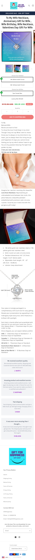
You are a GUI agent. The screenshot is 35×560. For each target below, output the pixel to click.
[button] (2, 6)
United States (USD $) (16, 548)
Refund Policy (7, 482)
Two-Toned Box (17, 93)
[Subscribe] (30, 531)
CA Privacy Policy (8, 494)
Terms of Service (7, 498)
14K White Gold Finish (17, 79)
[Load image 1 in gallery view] (9, 68)
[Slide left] (3, 69)
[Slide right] (32, 69)
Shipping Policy (7, 478)
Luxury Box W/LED (17, 99)
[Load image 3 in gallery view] (25, 68)
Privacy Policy (7, 490)
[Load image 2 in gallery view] (17, 68)
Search (5, 474)
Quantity (17, 108)
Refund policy (7, 501)
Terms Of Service (7, 486)
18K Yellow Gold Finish (17, 85)
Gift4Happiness (18, 556)
